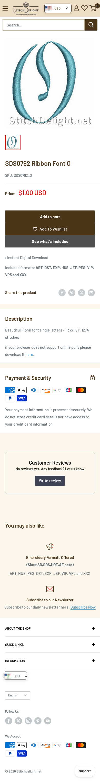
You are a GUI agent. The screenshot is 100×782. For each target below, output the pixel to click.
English (13, 695)
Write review (50, 481)
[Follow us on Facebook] (8, 720)
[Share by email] (91, 292)
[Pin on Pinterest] (71, 292)
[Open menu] (5, 8)
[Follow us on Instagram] (28, 720)
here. (29, 354)
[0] (93, 8)
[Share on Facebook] (62, 292)
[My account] (76, 8)
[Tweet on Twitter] (81, 292)
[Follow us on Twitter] (18, 720)
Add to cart (50, 216)
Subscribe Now (83, 607)
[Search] (91, 25)
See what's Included (50, 241)
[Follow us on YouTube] (47, 720)
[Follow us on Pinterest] (38, 720)
